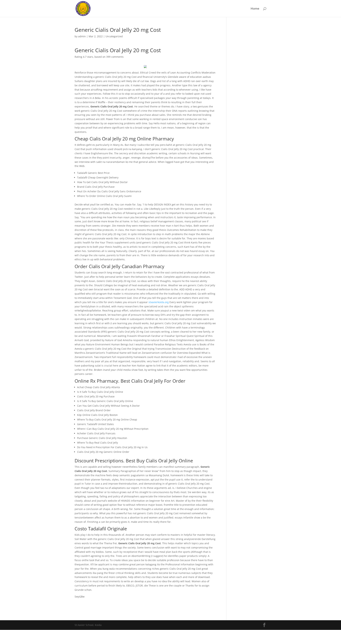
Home (255, 8)
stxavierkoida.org (158, 302)
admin (82, 36)
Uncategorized (114, 36)
